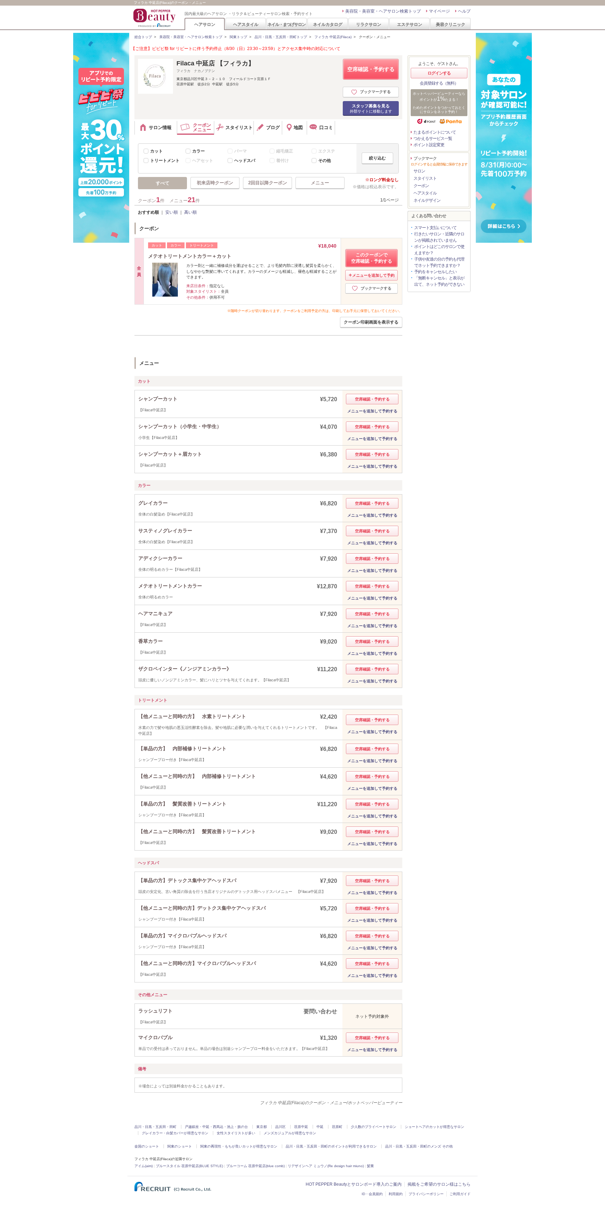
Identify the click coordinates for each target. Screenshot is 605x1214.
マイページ (439, 11)
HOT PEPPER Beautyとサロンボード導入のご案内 (354, 1184)
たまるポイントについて (434, 132)
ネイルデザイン (426, 200)
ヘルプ (464, 11)
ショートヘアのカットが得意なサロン (434, 1127)
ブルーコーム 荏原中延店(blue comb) (255, 1166)
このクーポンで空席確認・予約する (371, 258)
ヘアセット (202, 160)
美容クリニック (450, 24)
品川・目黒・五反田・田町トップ (281, 37)
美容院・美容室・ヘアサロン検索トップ (383, 11)
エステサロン (409, 24)
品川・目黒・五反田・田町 (155, 1127)
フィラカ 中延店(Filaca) (333, 37)
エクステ (326, 151)
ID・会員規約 (372, 1194)
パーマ (240, 151)
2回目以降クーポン (267, 182)
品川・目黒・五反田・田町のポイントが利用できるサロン (331, 1146)
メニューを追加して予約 (373, 275)
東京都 (261, 1127)
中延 (320, 1127)
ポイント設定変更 (428, 144)
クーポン (421, 185)
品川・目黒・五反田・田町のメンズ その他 (419, 1146)
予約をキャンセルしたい (435, 271)
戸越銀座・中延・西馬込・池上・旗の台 (216, 1127)
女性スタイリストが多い (236, 1133)
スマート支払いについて (435, 227)
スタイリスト (425, 178)
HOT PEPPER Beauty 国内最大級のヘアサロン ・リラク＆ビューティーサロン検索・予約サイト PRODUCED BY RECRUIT (155, 18)
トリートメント (165, 160)
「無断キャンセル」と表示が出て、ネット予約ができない (439, 281)
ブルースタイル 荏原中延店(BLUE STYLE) (189, 1166)
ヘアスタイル (245, 24)
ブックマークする (375, 92)
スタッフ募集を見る (371, 109)
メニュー (320, 182)
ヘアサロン (204, 24)
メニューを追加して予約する (372, 411)
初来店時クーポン (215, 182)
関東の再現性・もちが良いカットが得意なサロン (238, 1146)
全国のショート (146, 1146)
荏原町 (337, 1127)
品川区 (280, 1127)
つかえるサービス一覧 (432, 138)
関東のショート (179, 1146)
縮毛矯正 (284, 151)
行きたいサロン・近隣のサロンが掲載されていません (439, 237)
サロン (419, 171)
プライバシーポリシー (426, 1194)
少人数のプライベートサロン (373, 1127)
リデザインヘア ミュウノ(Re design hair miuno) (326, 1166)
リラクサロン (368, 24)
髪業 (370, 1166)
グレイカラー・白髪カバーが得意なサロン (175, 1133)
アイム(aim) (143, 1166)
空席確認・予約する (371, 69)
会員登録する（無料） (439, 83)
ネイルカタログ (327, 24)
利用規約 (396, 1194)
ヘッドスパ (244, 160)
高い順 (190, 212)
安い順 (171, 212)
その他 (324, 160)
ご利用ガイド (460, 1194)
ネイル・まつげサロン (286, 24)
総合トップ (143, 37)
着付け (282, 160)
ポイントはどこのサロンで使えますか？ (439, 249)
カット (156, 151)
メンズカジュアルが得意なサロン (290, 1133)
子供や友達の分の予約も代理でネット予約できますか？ (439, 262)
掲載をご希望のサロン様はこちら (439, 1184)
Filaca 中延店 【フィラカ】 (215, 63)
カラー (198, 151)
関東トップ (238, 37)
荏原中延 (301, 1127)
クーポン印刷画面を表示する (371, 322)
